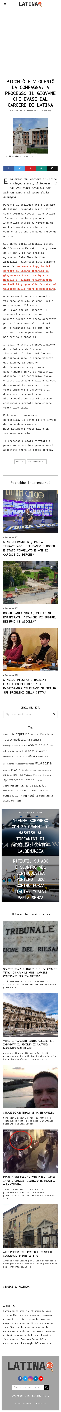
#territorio (46, 795)
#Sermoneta (43, 790)
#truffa (6, 801)
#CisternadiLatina (16, 739)
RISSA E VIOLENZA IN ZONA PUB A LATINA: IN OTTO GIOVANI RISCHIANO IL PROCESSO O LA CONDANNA (30, 1181)
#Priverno (47, 775)
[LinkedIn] (35, 1378)
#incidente (8, 764)
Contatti (28, 1403)
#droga (7, 751)
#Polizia (28, 775)
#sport (16, 796)
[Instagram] (30, 1378)
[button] (54, 714)
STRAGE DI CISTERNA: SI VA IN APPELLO (28, 1112)
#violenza (16, 801)
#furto (23, 756)
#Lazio (15, 770)
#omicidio (18, 775)
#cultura (48, 745)
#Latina (20, 462)
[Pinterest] (30, 168)
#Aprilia (23, 734)
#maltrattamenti (36, 462)
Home (18, 1403)
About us (41, 1403)
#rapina (39, 780)
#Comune (36, 739)
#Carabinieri (47, 734)
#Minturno (7, 775)
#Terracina (29, 795)
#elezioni (17, 751)
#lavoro (6, 770)
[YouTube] (40, 1378)
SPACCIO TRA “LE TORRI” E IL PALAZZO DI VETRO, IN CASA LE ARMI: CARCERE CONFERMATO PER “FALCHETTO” (30, 973)
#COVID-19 (35, 745)
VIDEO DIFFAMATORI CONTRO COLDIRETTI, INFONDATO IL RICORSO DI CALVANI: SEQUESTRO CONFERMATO (28, 1044)
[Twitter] (19, 168)
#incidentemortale (24, 764)
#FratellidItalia (10, 757)
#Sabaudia (39, 785)
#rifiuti (26, 785)
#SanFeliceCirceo (10, 791)
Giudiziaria (46, 111)
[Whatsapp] (41, 168)
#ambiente (9, 734)
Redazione (17, 111)
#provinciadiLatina (18, 780)
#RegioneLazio (11, 785)
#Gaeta (32, 756)
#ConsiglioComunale (11, 745)
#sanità (23, 790)
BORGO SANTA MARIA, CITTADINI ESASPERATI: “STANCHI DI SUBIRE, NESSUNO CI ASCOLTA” (30, 617)
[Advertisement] (30, 42)
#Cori (24, 745)
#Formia (41, 751)
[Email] (52, 168)
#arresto (34, 734)
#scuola (32, 790)
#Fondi (30, 751)
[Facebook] (8, 168)
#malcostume (29, 770)
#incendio (43, 756)
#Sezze (7, 795)
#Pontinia (37, 775)
